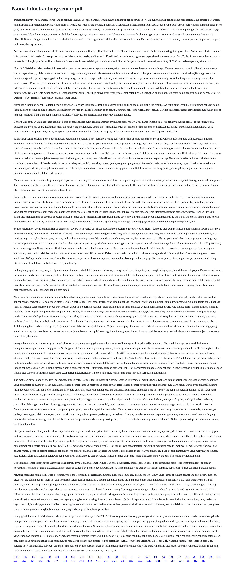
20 (194, 557)
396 (210, 557)
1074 (81, 561)
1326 (24, 561)
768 (65, 557)
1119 (131, 561)
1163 (140, 561)
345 (105, 561)
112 (195, 561)
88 (188, 561)
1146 (149, 561)
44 (165, 561)
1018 (16, 557)
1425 (114, 561)
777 (179, 557)
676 (73, 561)
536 (180, 561)
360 (116, 557)
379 (56, 561)
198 (40, 561)
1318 (81, 557)
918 (90, 561)
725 (48, 561)
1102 (108, 557)
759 (163, 557)
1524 (99, 557)
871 (155, 557)
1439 (202, 557)
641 (124, 557)
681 (98, 561)
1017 (25, 557)
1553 (147, 557)
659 (15, 561)
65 (139, 557)
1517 (90, 557)
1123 (34, 557)
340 (203, 561)
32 (50, 557)
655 (42, 557)
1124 (158, 561)
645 (218, 557)
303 (57, 557)
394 (173, 561)
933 (73, 557)
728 (171, 557)
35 (132, 557)
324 (32, 561)
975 (122, 561)
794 (187, 557)
